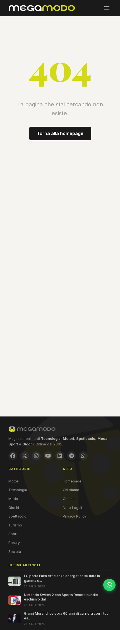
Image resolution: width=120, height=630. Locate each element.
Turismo (15, 525)
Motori (13, 481)
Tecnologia (17, 490)
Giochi (13, 508)
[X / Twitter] (24, 455)
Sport (13, 534)
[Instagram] (36, 455)
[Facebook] (12, 455)
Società (14, 552)
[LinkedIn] (59, 455)
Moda (13, 499)
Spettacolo (17, 516)
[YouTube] (48, 455)
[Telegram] (71, 455)
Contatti (69, 499)
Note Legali (72, 508)
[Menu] (107, 8)
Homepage (72, 481)
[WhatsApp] (83, 455)
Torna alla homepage (60, 133)
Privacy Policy (74, 516)
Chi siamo (71, 490)
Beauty (14, 543)
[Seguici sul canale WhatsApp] (109, 585)
